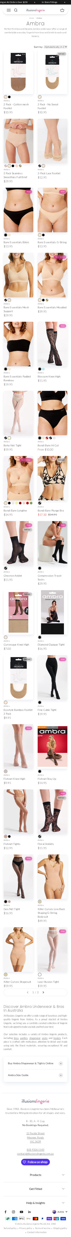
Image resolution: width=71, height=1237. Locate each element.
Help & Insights (35, 1202)
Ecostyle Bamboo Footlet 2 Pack (18, 711)
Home (31, 18)
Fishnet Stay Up (47, 778)
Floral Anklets (46, 843)
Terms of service (42, 1228)
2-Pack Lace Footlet (49, 173)
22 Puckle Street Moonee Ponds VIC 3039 (35, 1137)
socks (45, 1038)
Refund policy (10, 1228)
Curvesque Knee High (16, 644)
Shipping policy (60, 1228)
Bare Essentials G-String (52, 242)
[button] (35, 1173)
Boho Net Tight (12, 445)
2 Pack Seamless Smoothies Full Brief (15, 175)
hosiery (57, 1038)
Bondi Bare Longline (15, 510)
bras (16, 1038)
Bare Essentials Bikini (16, 242)
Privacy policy (25, 1228)
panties (24, 1038)
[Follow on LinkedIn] (29, 1212)
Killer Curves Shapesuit (17, 981)
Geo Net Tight (12, 909)
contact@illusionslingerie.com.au (35, 1153)
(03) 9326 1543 (35, 1149)
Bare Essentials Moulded (52, 307)
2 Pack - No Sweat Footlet (48, 106)
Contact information (37, 1232)
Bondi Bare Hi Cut (48, 445)
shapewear (34, 1038)
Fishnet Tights (12, 843)
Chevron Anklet (13, 575)
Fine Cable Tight (47, 709)
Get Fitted (35, 1188)
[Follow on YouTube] (21, 1212)
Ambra (7, 100)
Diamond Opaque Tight (51, 644)
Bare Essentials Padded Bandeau (17, 378)
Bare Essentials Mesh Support (16, 309)
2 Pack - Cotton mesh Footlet (16, 106)
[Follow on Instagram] (13, 1212)
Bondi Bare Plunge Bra (51, 510)
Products (35, 1174)
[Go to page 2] (43, 992)
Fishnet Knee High (14, 778)
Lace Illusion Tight (48, 981)
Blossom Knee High (49, 376)
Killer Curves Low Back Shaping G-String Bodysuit (51, 912)
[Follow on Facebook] (5, 1212)
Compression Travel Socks (50, 577)
